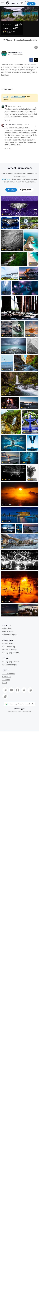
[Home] (12, 3)
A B (6, 106)
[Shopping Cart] (22, 3)
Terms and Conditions (24, 711)
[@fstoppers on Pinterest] (30, 690)
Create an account (18, 96)
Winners (8, 40)
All (11, 189)
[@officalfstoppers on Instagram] (5, 690)
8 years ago (11, 106)
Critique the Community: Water (26, 40)
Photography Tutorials (10, 661)
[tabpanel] (19, 406)
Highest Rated (25, 189)
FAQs (4, 682)
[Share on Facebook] (31, 60)
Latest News (7, 628)
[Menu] (2, 3)
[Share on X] (36, 60)
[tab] (11, 189)
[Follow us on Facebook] (17, 690)
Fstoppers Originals (9, 634)
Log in (5, 96)
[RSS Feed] (5, 696)
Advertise (6, 679)
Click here (6, 179)
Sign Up (31, 4)
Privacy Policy (12, 711)
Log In (27, 1)
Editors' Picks (7, 643)
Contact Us (6, 676)
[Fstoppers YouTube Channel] (11, 690)
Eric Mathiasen (10, 125)
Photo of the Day (8, 646)
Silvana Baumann (15, 52)
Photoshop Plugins (9, 664)
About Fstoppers (8, 673)
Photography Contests (11, 652)
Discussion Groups (9, 649)
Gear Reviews (7, 631)
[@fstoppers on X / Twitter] (24, 690)
